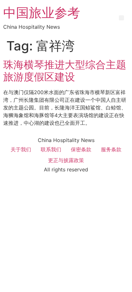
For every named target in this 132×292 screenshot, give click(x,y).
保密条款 (81, 149)
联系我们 (51, 149)
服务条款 (111, 149)
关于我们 (21, 149)
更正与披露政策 (66, 160)
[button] (121, 17)
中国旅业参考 (41, 12)
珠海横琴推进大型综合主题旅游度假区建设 (64, 70)
